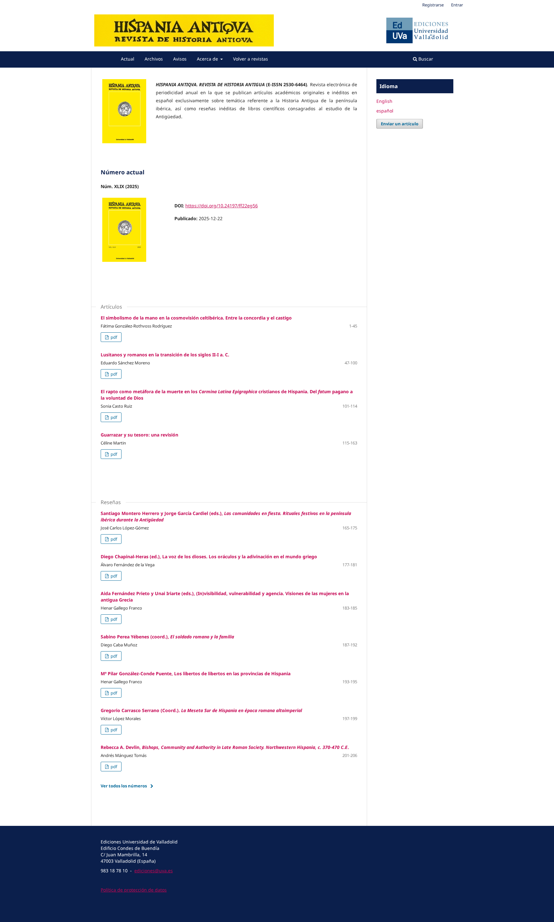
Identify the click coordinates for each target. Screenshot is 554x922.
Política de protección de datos (134, 890)
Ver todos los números (124, 786)
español (384, 111)
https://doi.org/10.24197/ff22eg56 (221, 206)
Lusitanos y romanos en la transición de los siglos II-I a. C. (165, 355)
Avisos (180, 59)
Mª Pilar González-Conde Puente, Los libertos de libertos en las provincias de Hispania (195, 673)
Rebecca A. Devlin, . (225, 747)
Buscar (425, 59)
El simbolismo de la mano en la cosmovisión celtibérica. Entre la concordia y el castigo (196, 318)
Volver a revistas (250, 59)
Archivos (154, 59)
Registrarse (433, 5)
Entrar (457, 5)
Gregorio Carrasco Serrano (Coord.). (201, 710)
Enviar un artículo (399, 124)
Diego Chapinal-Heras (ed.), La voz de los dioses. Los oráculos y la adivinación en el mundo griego (209, 556)
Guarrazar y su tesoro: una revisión (139, 435)
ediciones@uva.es (153, 871)
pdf (113, 337)
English (384, 101)
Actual (127, 59)
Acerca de (208, 59)
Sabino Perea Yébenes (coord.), (167, 637)
